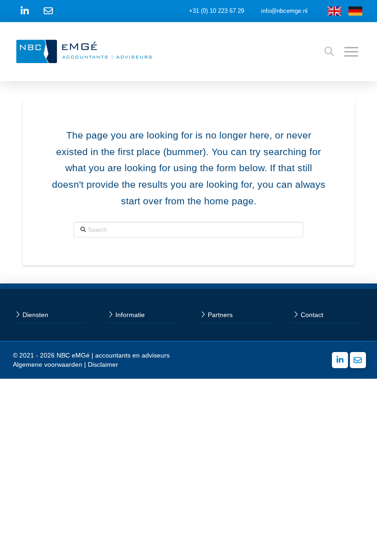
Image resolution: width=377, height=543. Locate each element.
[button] (329, 51)
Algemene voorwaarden (47, 364)
